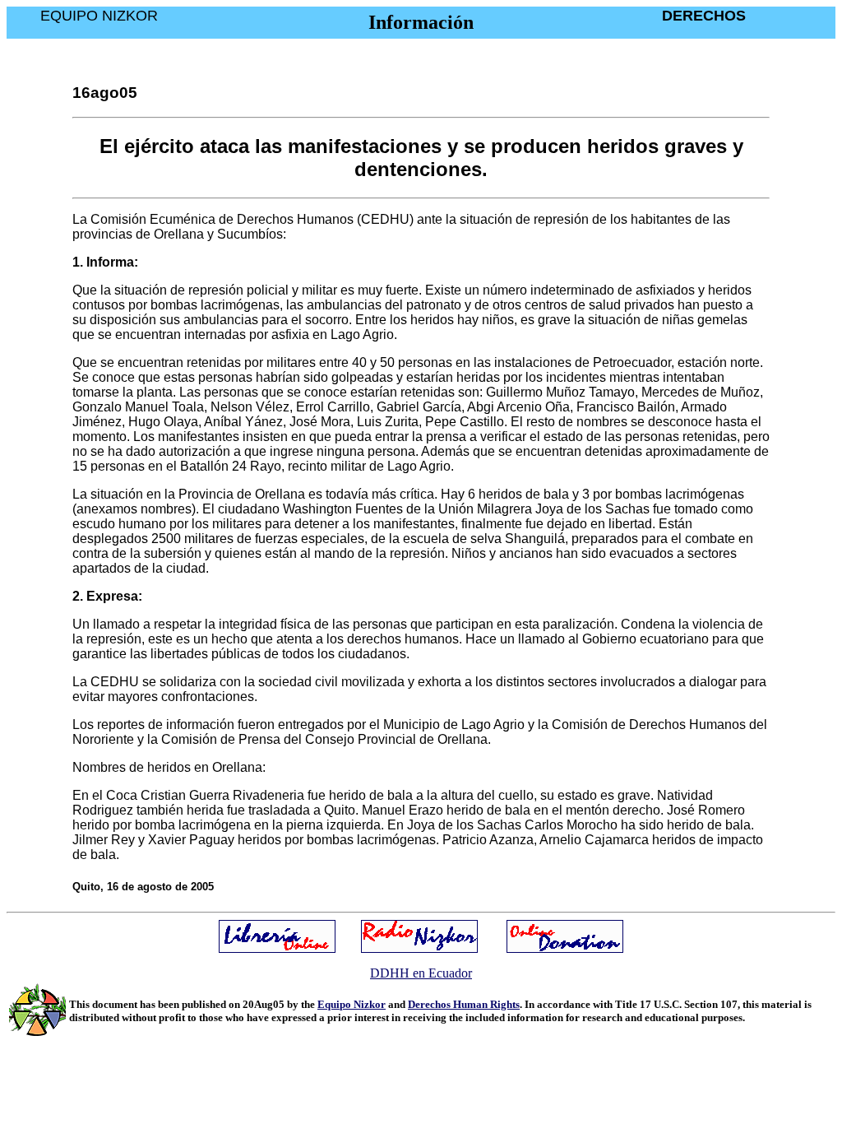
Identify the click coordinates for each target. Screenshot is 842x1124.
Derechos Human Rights (464, 1004)
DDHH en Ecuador (421, 973)
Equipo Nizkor (351, 1004)
